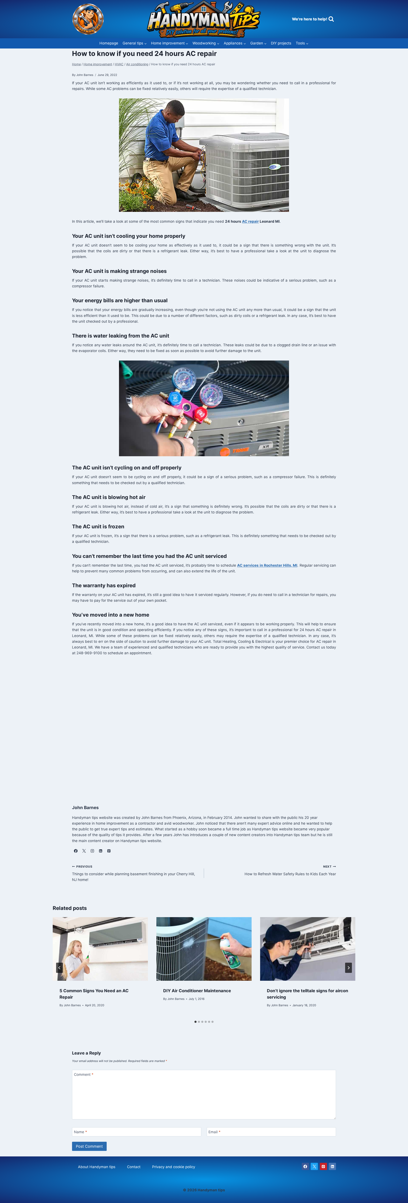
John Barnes (72, 1005)
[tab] (195, 1022)
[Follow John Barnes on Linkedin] (100, 851)
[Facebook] (305, 1166)
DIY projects (281, 43)
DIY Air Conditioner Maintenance (197, 990)
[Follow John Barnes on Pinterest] (108, 851)
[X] (314, 1166)
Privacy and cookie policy (173, 1167)
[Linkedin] (332, 1166)
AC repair (250, 221)
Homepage (108, 43)
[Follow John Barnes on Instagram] (92, 851)
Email (214, 1132)
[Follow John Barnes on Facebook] (75, 851)
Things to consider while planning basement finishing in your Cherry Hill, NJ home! (133, 873)
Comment (84, 1074)
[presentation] (100, 949)
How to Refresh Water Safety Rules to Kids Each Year (290, 870)
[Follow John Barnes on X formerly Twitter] (84, 851)
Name (80, 1132)
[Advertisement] (199, 726)
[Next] (348, 968)
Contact (133, 1167)
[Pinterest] (323, 1166)
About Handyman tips (96, 1167)
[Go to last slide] (59, 968)
